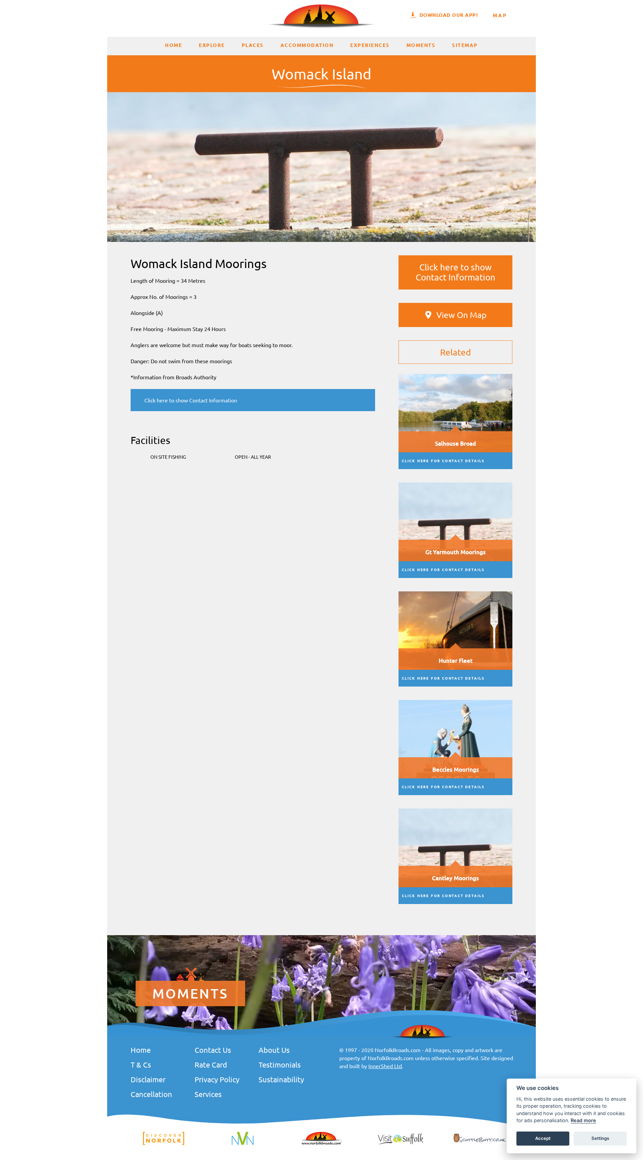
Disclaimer (148, 1079)
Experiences (370, 45)
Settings (600, 1138)
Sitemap (465, 45)
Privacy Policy (217, 1079)
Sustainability (281, 1079)
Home (173, 45)
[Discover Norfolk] (163, 1144)
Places (253, 45)
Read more (583, 1120)
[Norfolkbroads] (321, 1144)
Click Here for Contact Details (443, 460)
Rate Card (211, 1064)
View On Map (461, 315)
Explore (212, 45)
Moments (421, 45)
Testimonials (280, 1064)
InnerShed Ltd (385, 1065)
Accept (543, 1138)
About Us (274, 1050)
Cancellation (151, 1094)
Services (208, 1094)
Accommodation (307, 45)
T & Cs (141, 1064)
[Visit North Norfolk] (243, 1144)
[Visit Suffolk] (400, 1144)
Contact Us (213, 1050)
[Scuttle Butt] (479, 1142)
